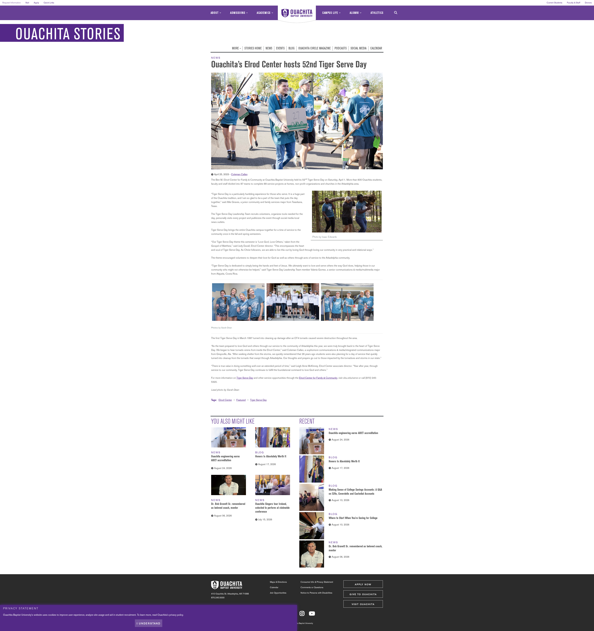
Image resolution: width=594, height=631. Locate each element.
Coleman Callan (239, 174)
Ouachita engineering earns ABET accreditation (353, 433)
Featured (241, 400)
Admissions (237, 13)
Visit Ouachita (363, 604)
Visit (27, 2)
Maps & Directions (278, 582)
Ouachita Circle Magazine (314, 48)
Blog (291, 48)
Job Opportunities (278, 593)
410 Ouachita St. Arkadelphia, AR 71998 (230, 593)
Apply (36, 2)
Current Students (554, 2)
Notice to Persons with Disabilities (316, 593)
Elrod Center (225, 400)
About (215, 13)
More (236, 48)
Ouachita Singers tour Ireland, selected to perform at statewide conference (272, 507)
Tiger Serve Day (245, 377)
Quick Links (49, 2)
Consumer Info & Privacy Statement (317, 582)
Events (280, 48)
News (269, 48)
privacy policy (176, 614)
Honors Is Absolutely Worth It (270, 456)
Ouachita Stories (68, 34)
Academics (264, 13)
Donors (588, 2)
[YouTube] (311, 615)
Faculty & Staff (573, 2)
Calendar (376, 48)
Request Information (11, 2)
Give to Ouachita (363, 594)
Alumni (354, 13)
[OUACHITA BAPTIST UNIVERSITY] (297, 14)
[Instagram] (302, 615)
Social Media (358, 48)
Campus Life (330, 13)
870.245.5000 (217, 597)
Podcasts (341, 48)
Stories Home (253, 48)
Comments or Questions (312, 587)
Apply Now (363, 584)
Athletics (377, 13)
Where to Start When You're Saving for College (353, 518)
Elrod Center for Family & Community (318, 377)
